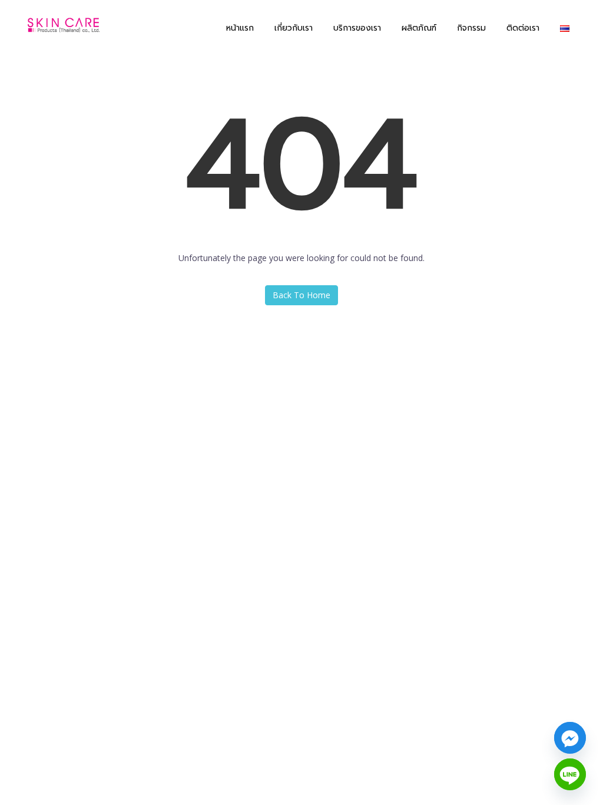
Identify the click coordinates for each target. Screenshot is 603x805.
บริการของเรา (357, 28)
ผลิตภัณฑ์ (419, 28)
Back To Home (301, 295)
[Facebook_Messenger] (570, 738)
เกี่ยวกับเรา (293, 28)
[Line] (570, 774)
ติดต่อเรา (522, 28)
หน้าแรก (240, 28)
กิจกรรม (471, 28)
